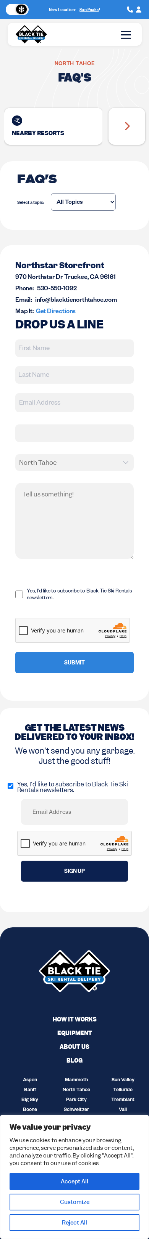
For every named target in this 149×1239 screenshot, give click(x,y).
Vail (123, 1110)
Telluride (123, 1090)
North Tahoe (76, 1090)
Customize (74, 1202)
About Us (74, 1047)
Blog (74, 1061)
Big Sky (29, 1100)
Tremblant (122, 1100)
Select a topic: (30, 203)
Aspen (30, 1080)
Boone (30, 1110)
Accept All (74, 1181)
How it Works (75, 1019)
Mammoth (76, 1080)
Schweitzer (76, 1110)
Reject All (74, 1222)
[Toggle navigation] (126, 35)
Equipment (74, 1033)
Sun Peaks (89, 9)
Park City (76, 1100)
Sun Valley (123, 1080)
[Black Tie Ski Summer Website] (18, 9)
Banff (30, 1090)
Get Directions (56, 312)
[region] (74, 1177)
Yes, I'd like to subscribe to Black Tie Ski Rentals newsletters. (79, 595)
